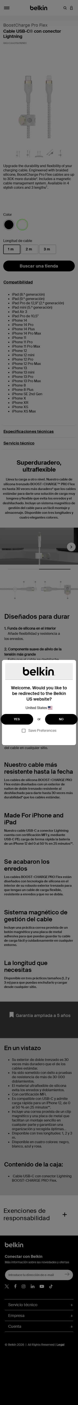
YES (17, 719)
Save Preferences (42, 730)
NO (61, 719)
